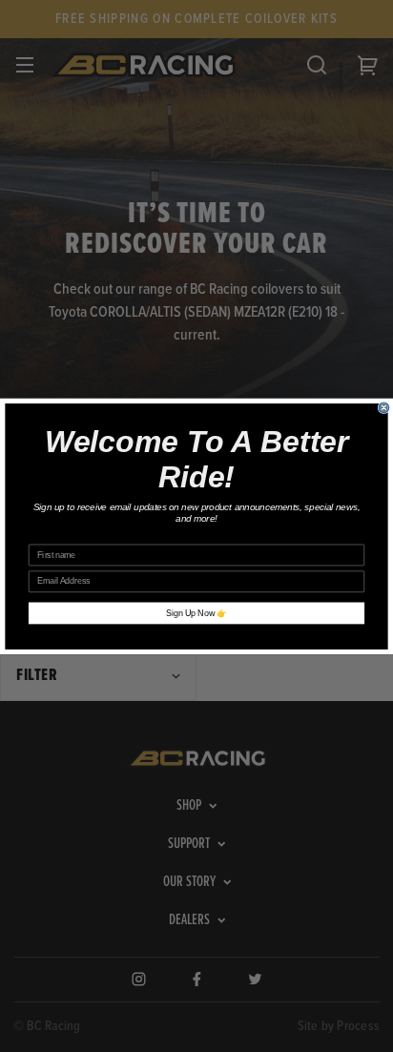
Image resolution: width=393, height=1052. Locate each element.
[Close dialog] (384, 407)
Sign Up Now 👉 (196, 613)
